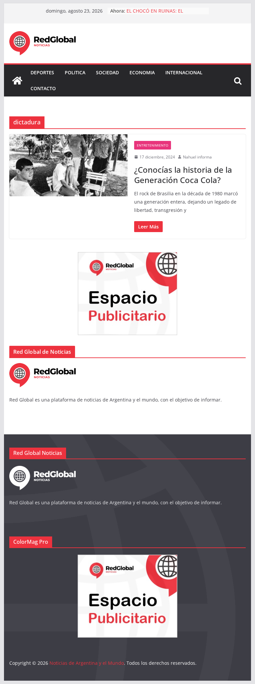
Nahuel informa (197, 157)
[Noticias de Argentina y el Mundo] (17, 81)
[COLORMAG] (42, 367)
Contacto (43, 88)
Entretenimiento (152, 145)
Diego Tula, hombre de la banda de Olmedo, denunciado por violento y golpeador (166, 11)
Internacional (184, 72)
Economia (142, 72)
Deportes (42, 72)
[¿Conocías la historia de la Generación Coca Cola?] (68, 165)
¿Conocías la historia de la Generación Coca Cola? (183, 174)
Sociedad (107, 72)
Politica (75, 72)
